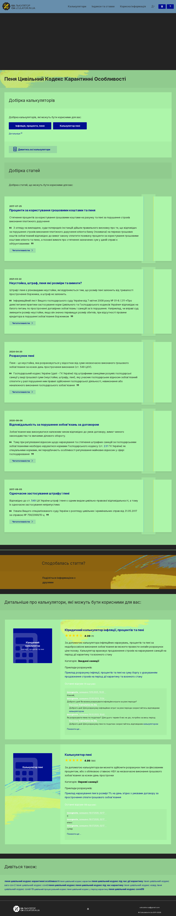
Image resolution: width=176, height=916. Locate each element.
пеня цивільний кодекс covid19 (126, 889)
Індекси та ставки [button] (103, 6)
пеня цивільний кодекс (61, 885)
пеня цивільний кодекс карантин (75, 881)
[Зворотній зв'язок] (170, 6)
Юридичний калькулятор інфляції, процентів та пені (104, 630)
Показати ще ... (74, 729)
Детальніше (14, 133)
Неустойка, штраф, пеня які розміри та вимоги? (45, 283)
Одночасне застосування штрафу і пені (39, 493)
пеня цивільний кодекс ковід (140, 885)
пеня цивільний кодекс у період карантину (87, 889)
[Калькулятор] (162, 6)
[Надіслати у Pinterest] (115, 578)
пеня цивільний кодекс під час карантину (99, 885)
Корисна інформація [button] (133, 6)
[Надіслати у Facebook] (108, 578)
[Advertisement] (88, 49)
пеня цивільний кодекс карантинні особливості (32, 881)
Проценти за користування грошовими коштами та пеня (52, 210)
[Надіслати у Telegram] (118, 578)
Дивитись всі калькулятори (34, 149)
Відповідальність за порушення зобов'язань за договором (54, 424)
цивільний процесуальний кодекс (50, 889)
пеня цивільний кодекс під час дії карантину (117, 881)
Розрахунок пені (21, 356)
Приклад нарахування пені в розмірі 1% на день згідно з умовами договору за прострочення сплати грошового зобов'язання (111, 795)
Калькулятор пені (78, 754)
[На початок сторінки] (88, 909)
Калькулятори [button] (77, 6)
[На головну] (18, 6)
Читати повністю (21, 250)
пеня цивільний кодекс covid (32, 885)
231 (106, 446)
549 (33, 500)
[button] (153, 6)
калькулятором (76, 711)
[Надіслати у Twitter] (112, 578)
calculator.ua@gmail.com (150, 907)
